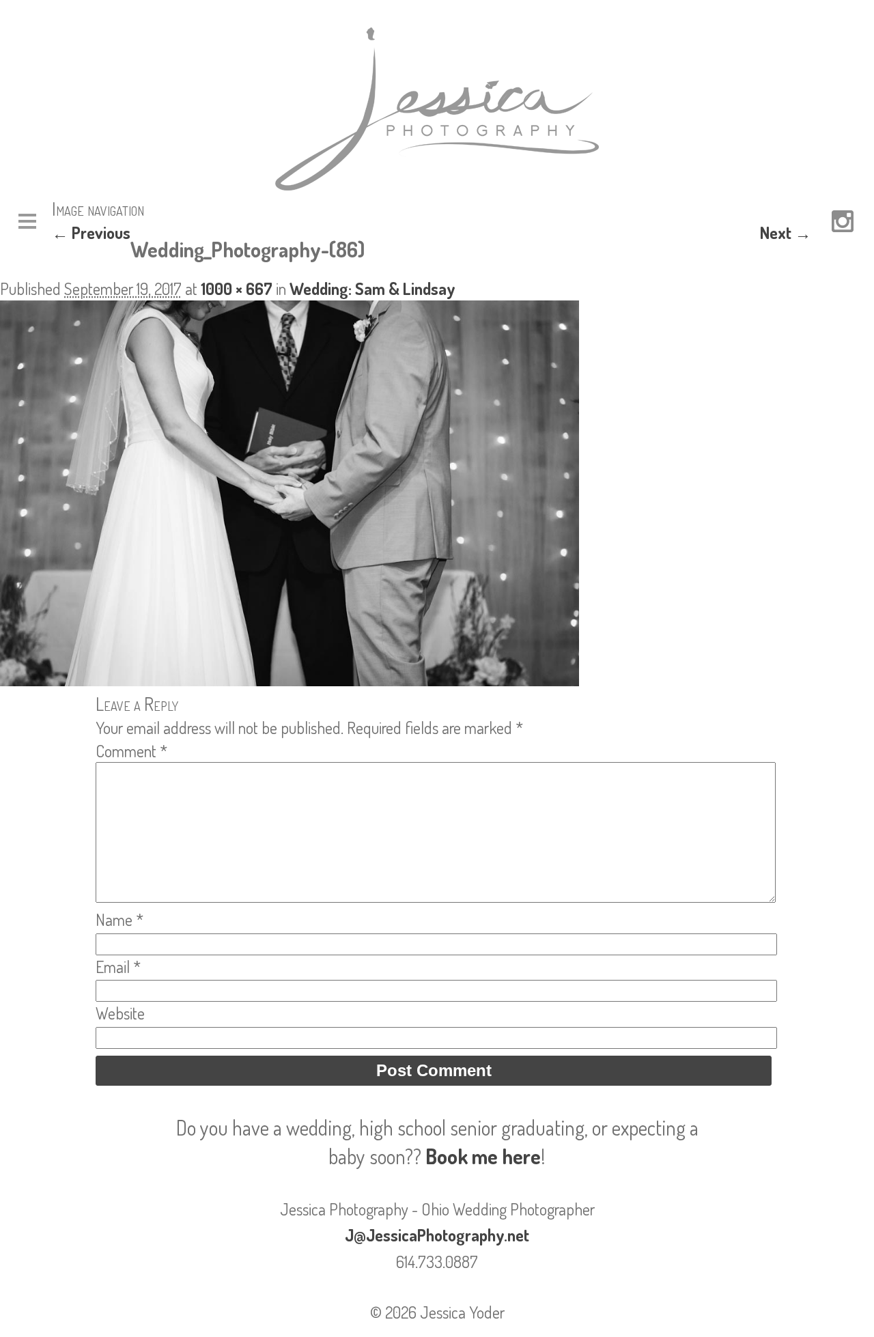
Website (120, 1013)
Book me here (483, 1156)
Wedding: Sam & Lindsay (372, 288)
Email (118, 966)
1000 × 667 (236, 288)
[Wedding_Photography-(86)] (289, 679)
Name (119, 919)
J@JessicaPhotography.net (437, 1234)
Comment (131, 750)
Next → (785, 232)
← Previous (91, 232)
